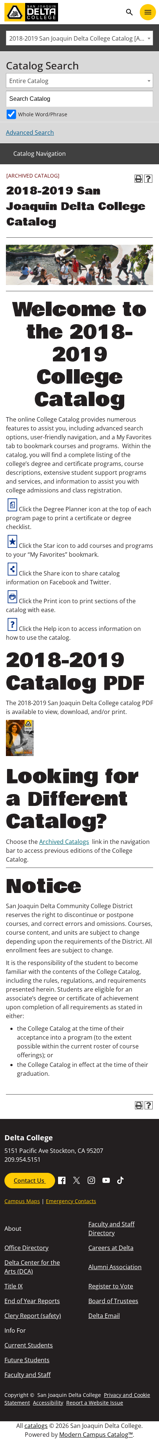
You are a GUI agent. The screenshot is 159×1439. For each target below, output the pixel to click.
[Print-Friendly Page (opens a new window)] (139, 179)
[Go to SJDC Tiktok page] (121, 1180)
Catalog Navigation (39, 154)
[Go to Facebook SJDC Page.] (61, 1180)
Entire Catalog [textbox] (28, 81)
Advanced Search (30, 132)
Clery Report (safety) (32, 1316)
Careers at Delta (110, 1248)
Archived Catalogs (64, 842)
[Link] (20, 754)
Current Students (28, 1345)
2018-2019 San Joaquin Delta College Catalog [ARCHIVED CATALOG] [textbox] (81, 38)
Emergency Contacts (71, 1201)
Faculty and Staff (27, 1375)
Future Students (27, 1360)
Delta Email (104, 1316)
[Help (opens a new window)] (148, 179)
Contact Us (30, 1181)
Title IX (13, 1286)
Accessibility (48, 1402)
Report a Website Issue (94, 1402)
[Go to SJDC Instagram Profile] (91, 1180)
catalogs (36, 1426)
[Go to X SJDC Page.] (76, 1180)
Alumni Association (115, 1267)
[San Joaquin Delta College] (63, 12)
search (129, 12)
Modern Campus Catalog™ (96, 1435)
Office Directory (26, 1248)
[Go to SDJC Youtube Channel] (106, 1180)
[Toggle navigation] (148, 12)
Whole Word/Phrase (42, 114)
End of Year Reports (32, 1301)
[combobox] (79, 38)
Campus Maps (22, 1201)
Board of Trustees (113, 1301)
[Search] (145, 99)
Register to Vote (110, 1286)
